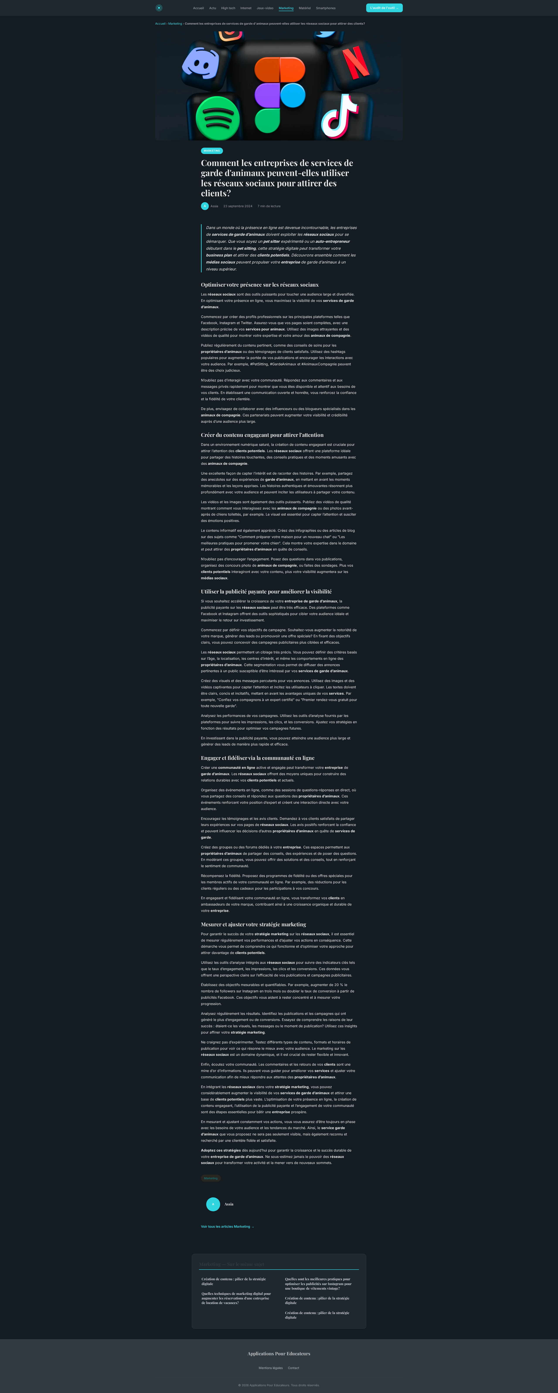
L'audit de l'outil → (384, 8)
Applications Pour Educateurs (279, 1353)
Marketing (286, 8)
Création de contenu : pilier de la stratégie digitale (234, 1281)
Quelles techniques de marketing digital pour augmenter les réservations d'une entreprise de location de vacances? (236, 1298)
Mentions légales (271, 1368)
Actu (212, 8)
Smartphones (326, 8)
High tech (228, 8)
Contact (293, 1368)
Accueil (198, 8)
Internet (246, 8)
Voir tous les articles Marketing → (227, 1226)
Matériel (305, 8)
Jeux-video (265, 8)
